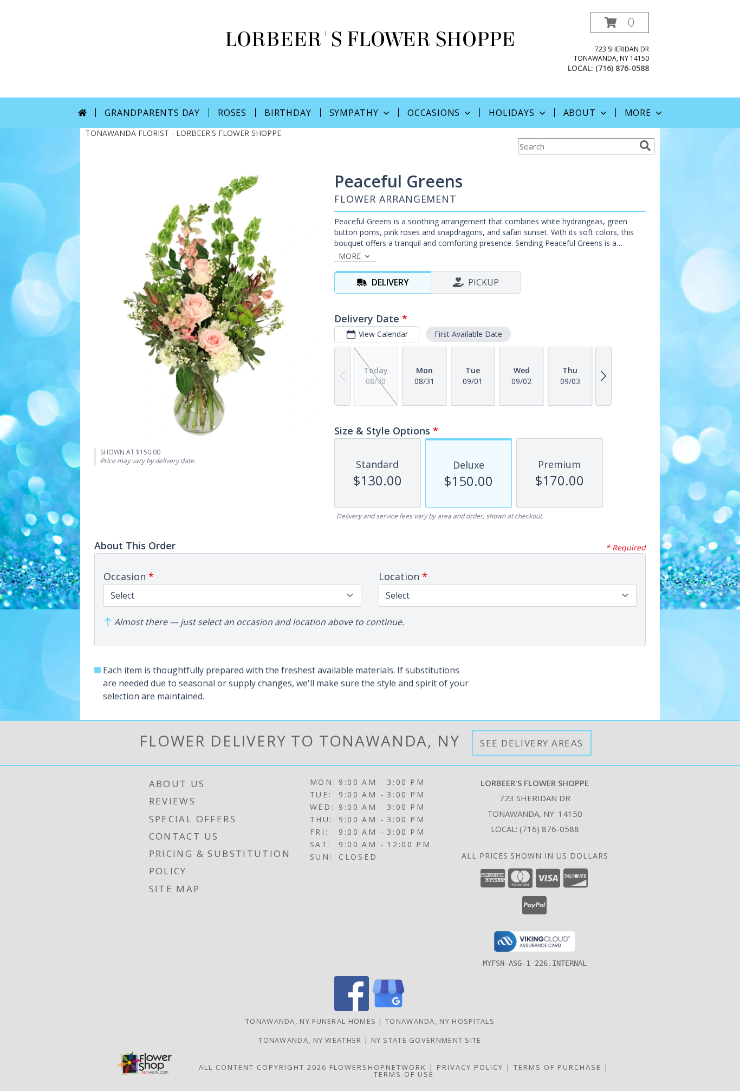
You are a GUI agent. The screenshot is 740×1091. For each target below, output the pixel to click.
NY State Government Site (426, 1040)
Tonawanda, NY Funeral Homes (310, 1021)
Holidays (511, 113)
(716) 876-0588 (622, 68)
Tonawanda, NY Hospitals (440, 1021)
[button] (619, 22)
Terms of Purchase (557, 1067)
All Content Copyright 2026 (263, 1067)
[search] (645, 146)
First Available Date (468, 334)
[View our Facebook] (351, 1008)
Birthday (287, 113)
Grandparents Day (152, 113)
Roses (232, 113)
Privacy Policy (470, 1067)
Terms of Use (404, 1074)
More (638, 113)
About (579, 113)
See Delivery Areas (531, 743)
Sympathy (354, 113)
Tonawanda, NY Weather (309, 1040)
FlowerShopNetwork (377, 1067)
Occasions (433, 113)
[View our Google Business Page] (388, 1008)
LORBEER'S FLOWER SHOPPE (370, 39)
